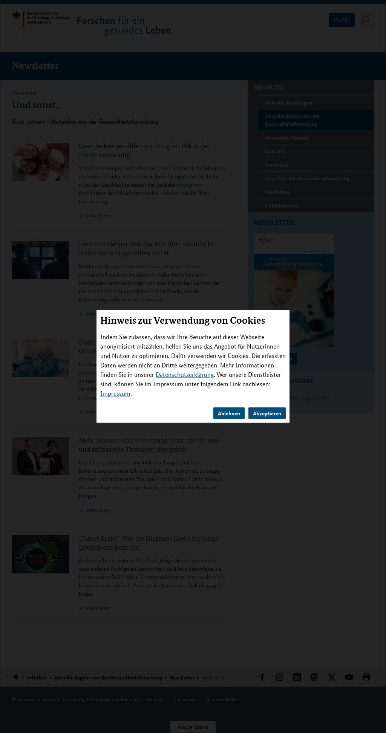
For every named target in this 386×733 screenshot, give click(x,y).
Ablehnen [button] (229, 413)
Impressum (115, 393)
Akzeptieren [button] (267, 413)
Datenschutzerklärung (185, 374)
